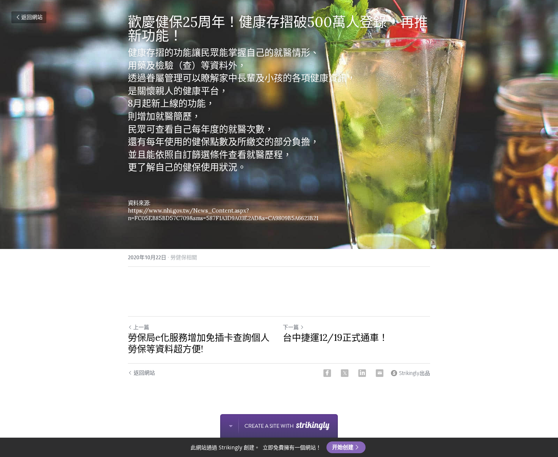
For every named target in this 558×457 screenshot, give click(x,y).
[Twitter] (344, 373)
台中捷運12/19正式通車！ (335, 338)
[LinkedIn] (362, 373)
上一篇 (141, 327)
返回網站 (32, 17)
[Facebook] (327, 373)
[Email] (379, 373)
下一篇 (291, 327)
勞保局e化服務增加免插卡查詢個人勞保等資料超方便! (199, 343)
